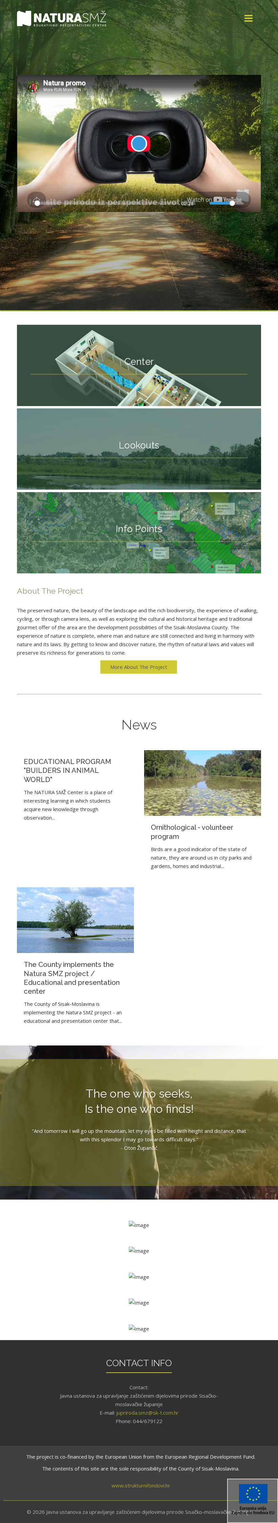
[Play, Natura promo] (25, 203)
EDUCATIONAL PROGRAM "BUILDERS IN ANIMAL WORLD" (67, 771)
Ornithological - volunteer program (192, 831)
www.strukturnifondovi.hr (141, 1485)
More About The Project (138, 666)
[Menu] (236, 18)
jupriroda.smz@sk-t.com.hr (147, 1412)
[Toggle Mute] (202, 203)
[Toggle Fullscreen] (252, 203)
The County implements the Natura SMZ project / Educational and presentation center (72, 977)
